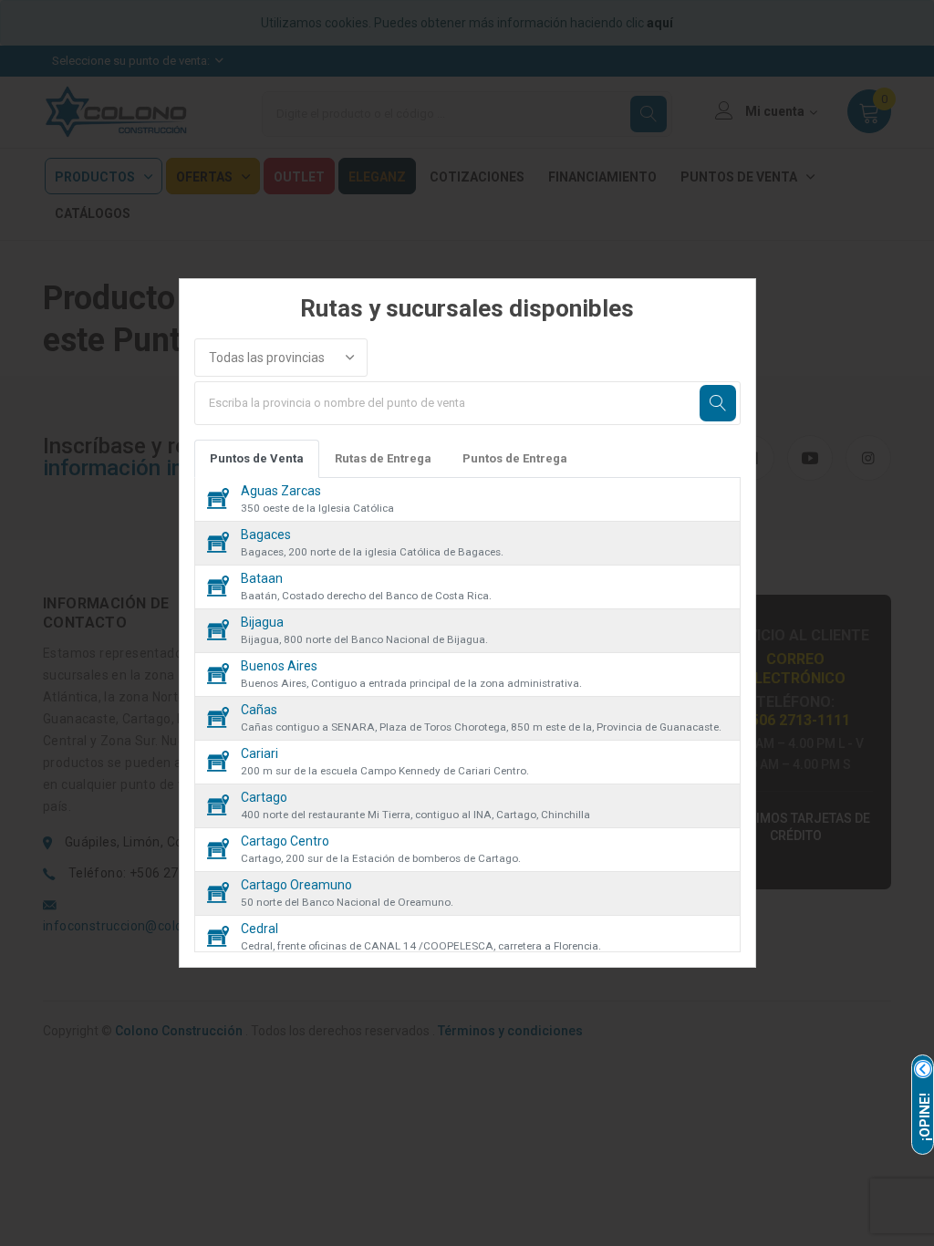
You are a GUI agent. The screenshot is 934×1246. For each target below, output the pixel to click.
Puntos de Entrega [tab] (514, 458)
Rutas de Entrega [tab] (383, 458)
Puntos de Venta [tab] (257, 458)
